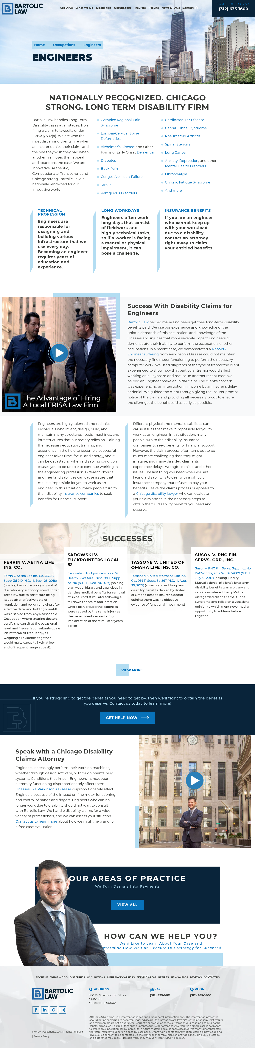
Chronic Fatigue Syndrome (187, 182)
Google (53, 1010)
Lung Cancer (176, 153)
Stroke (106, 185)
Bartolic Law (138, 322)
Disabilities (103, 8)
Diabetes (108, 161)
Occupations (122, 8)
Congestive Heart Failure (122, 177)
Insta (44, 1010)
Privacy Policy (41, 1036)
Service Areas (146, 977)
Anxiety (171, 161)
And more (173, 191)
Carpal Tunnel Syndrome (186, 128)
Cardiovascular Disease (184, 120)
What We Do (84, 8)
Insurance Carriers (120, 977)
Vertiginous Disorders (119, 193)
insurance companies (81, 494)
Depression (188, 161)
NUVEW (36, 1031)
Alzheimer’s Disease (118, 147)
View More (132, 670)
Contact (188, 8)
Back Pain (109, 169)
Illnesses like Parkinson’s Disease (43, 789)
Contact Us (211, 977)
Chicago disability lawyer (157, 494)
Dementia (145, 152)
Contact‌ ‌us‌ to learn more (36, 821)
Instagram (62, 1010)
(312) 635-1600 (233, 8)
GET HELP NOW (122, 717)
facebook (35, 1010)
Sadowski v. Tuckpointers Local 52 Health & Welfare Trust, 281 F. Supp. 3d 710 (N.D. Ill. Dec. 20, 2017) (94, 578)
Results (154, 8)
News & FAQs (171, 8)
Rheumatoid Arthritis (182, 136)
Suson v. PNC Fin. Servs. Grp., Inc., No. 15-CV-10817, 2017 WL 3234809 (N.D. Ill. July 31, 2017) (223, 573)
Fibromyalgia (176, 174)
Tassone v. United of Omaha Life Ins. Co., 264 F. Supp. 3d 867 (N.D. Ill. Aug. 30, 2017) (159, 580)
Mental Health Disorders (185, 166)
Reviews (195, 977)
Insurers (140, 8)
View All (127, 905)
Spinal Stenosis (177, 144)
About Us (66, 8)
